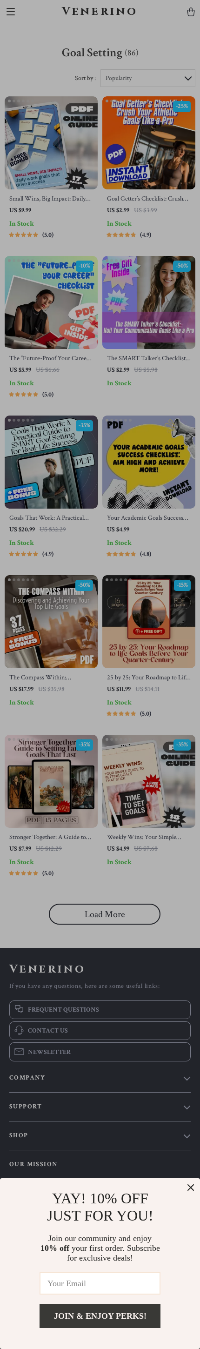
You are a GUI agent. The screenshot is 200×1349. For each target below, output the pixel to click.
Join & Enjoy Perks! (100, 1316)
